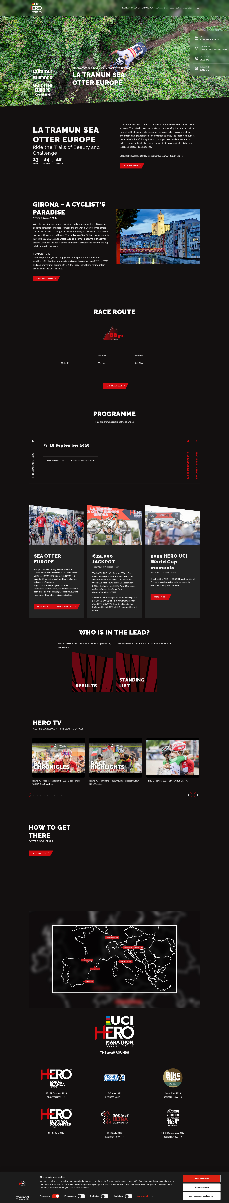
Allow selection (202, 1187)
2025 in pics (159, 597)
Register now (131, 166)
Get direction (39, 853)
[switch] (81, 1196)
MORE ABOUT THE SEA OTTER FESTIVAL (55, 606)
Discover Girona (45, 278)
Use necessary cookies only (201, 1196)
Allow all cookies (201, 1178)
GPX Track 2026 (114, 386)
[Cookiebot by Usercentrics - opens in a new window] (22, 1198)
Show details (143, 1196)
